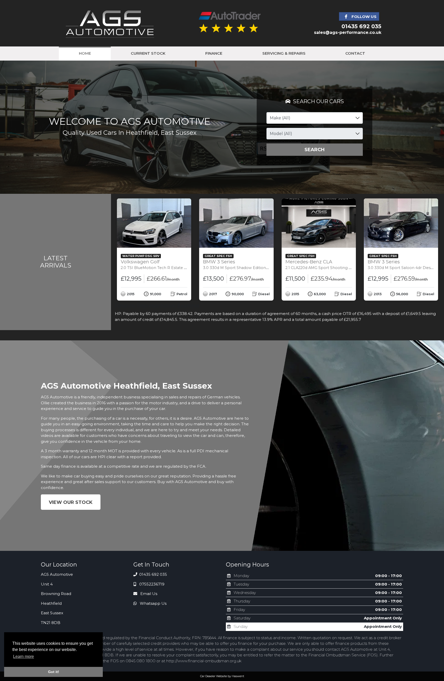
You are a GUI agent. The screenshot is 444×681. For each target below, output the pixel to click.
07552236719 (151, 584)
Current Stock (148, 53)
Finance (213, 53)
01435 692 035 (361, 26)
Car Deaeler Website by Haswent (222, 676)
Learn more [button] (23, 656)
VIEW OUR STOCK (70, 502)
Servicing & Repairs (284, 53)
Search (314, 149)
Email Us (148, 593)
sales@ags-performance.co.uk (347, 32)
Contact (355, 53)
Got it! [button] (53, 672)
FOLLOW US (363, 16)
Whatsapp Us (152, 603)
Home (85, 53)
